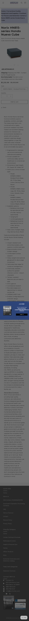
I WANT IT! (22, 314)
